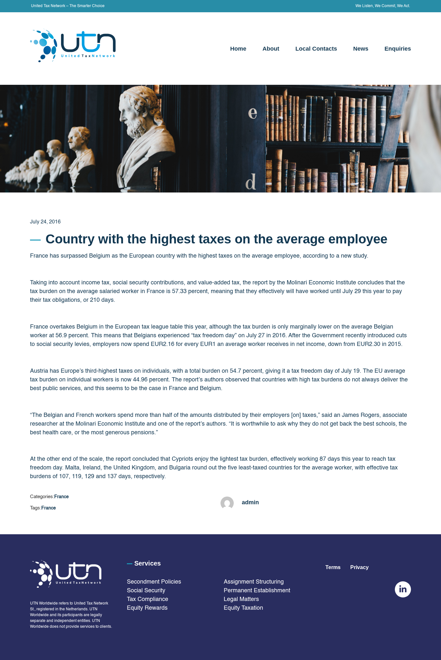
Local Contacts (316, 48)
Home (238, 48)
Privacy (360, 567)
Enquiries (398, 48)
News (360, 48)
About (270, 48)
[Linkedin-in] (403, 589)
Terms (333, 567)
